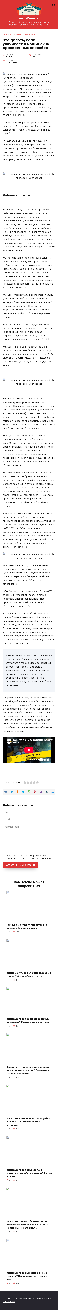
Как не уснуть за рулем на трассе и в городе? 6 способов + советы (28, 974)
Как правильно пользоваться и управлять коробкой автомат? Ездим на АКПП (29, 1173)
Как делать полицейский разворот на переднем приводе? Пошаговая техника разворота (27, 1070)
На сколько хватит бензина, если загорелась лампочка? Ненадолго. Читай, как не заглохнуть (27, 1224)
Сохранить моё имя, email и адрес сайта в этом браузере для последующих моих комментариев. (28, 857)
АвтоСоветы (29, 18)
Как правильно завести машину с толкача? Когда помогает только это (26, 1276)
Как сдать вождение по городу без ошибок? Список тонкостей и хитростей (28, 1121)
